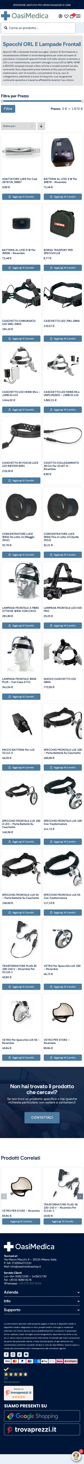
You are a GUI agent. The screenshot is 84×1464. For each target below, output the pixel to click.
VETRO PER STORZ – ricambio (57, 1041)
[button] (4, 1196)
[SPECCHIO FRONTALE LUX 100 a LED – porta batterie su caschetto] (21, 777)
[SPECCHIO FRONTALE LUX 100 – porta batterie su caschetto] (63, 706)
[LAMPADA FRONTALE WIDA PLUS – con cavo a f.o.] (21, 635)
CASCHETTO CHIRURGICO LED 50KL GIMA (19, 322)
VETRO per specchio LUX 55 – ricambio (21, 1041)
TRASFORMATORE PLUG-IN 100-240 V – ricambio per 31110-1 (19, 969)
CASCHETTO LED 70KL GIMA (62, 321)
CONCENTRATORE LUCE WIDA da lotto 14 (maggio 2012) (18, 537)
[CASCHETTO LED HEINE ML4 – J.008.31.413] (21, 348)
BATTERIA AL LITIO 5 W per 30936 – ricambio (19, 251)
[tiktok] (19, 1354)
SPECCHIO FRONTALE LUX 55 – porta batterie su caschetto (20, 896)
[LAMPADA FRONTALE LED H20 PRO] (63, 564)
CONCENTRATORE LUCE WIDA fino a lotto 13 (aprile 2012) (61, 537)
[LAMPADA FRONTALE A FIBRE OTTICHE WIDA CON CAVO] (21, 564)
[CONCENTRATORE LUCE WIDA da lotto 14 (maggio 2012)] (21, 490)
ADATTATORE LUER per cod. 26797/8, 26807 (20, 180)
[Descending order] (41, 126)
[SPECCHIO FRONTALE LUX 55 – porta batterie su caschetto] (21, 851)
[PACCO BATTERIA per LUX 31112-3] (21, 706)
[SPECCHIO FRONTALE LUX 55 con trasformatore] (63, 851)
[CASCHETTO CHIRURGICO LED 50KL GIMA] (21, 277)
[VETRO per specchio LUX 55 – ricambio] (21, 996)
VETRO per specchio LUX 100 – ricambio (62, 967)
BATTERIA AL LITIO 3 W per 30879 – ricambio (60, 180)
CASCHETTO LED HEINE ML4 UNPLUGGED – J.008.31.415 (62, 393)
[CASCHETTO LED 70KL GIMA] (63, 277)
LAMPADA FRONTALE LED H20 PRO (63, 609)
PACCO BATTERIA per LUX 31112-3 (18, 751)
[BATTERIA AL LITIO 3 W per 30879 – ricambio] (63, 135)
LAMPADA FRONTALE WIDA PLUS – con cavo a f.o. (19, 680)
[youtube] (26, 1354)
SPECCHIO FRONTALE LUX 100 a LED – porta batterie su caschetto (21, 824)
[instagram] (13, 1354)
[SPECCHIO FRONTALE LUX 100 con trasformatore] (63, 777)
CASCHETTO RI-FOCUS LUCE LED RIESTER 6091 (20, 464)
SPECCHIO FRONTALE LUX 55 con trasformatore (62, 896)
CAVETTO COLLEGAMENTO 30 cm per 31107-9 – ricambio (61, 466)
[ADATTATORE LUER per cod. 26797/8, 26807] (21, 135)
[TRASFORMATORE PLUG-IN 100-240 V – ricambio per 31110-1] (21, 922)
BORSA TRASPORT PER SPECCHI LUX (58, 251)
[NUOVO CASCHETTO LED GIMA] (63, 635)
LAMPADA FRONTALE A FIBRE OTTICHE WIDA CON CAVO (20, 609)
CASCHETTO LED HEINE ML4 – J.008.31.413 (21, 393)
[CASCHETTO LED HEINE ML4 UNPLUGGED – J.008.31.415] (63, 348)
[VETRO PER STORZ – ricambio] (63, 996)
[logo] (24, 13)
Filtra (8, 108)
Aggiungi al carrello (23, 196)
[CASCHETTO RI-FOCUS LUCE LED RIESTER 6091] (21, 419)
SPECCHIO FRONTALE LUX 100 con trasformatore (63, 822)
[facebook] (6, 1354)
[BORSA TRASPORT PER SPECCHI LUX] (63, 206)
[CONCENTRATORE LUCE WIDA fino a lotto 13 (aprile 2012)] (63, 490)
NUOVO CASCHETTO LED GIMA (60, 680)
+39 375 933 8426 (30, 1283)
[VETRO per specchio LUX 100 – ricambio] (63, 922)
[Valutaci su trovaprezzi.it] (42, 1393)
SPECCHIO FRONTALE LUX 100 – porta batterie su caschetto (63, 751)
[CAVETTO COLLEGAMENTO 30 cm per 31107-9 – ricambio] (63, 419)
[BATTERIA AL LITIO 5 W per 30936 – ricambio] (21, 206)
